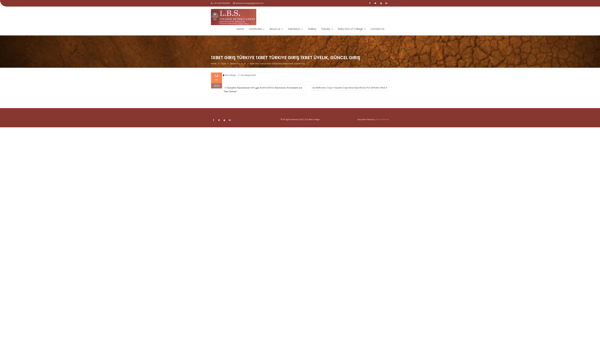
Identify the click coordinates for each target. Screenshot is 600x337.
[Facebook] (369, 3)
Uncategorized (248, 75)
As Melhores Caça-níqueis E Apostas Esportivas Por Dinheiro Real (348, 87)
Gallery (312, 29)
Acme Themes (382, 119)
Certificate (255, 29)
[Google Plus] (386, 3)
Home (240, 29)
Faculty (326, 29)
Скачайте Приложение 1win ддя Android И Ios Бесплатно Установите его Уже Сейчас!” (263, 89)
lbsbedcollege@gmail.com (250, 3)
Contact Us (377, 29)
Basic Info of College (350, 29)
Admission (294, 29)
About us (274, 29)
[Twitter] (375, 3)
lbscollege (230, 75)
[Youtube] (380, 3)
